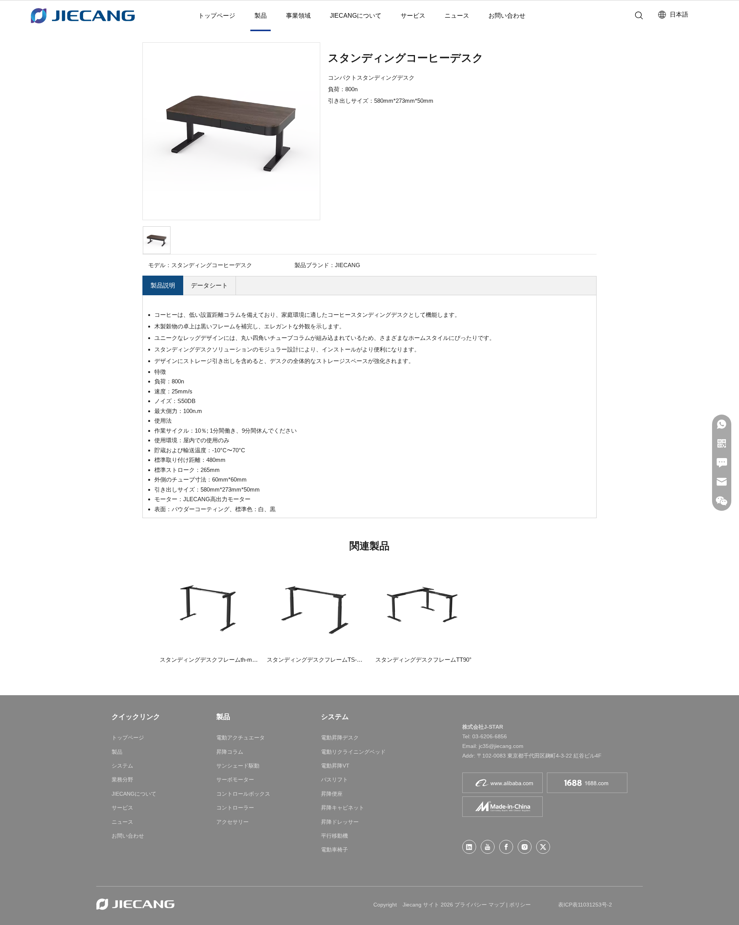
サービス (413, 15)
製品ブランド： (314, 265)
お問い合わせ (506, 15)
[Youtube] (488, 847)
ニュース (457, 15)
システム (122, 766)
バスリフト (334, 779)
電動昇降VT (335, 766)
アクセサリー (232, 822)
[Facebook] (506, 847)
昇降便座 (332, 794)
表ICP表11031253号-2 (585, 905)
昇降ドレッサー (340, 822)
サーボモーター (235, 779)
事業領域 (298, 15)
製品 (260, 15)
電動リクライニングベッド (353, 752)
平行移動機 (334, 836)
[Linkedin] (469, 847)
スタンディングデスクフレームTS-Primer (316, 659)
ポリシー (520, 905)
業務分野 (122, 779)
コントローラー (235, 808)
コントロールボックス (243, 794)
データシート (209, 285)
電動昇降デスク (340, 737)
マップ (496, 905)
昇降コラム (229, 752)
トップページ (216, 15)
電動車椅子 (334, 849)
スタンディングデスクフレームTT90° (423, 659)
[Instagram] (525, 847)
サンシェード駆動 (237, 766)
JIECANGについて (355, 15)
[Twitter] (543, 847)
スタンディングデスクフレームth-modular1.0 (209, 659)
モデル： (159, 265)
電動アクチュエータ (240, 737)
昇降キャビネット (342, 808)
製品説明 (162, 285)
